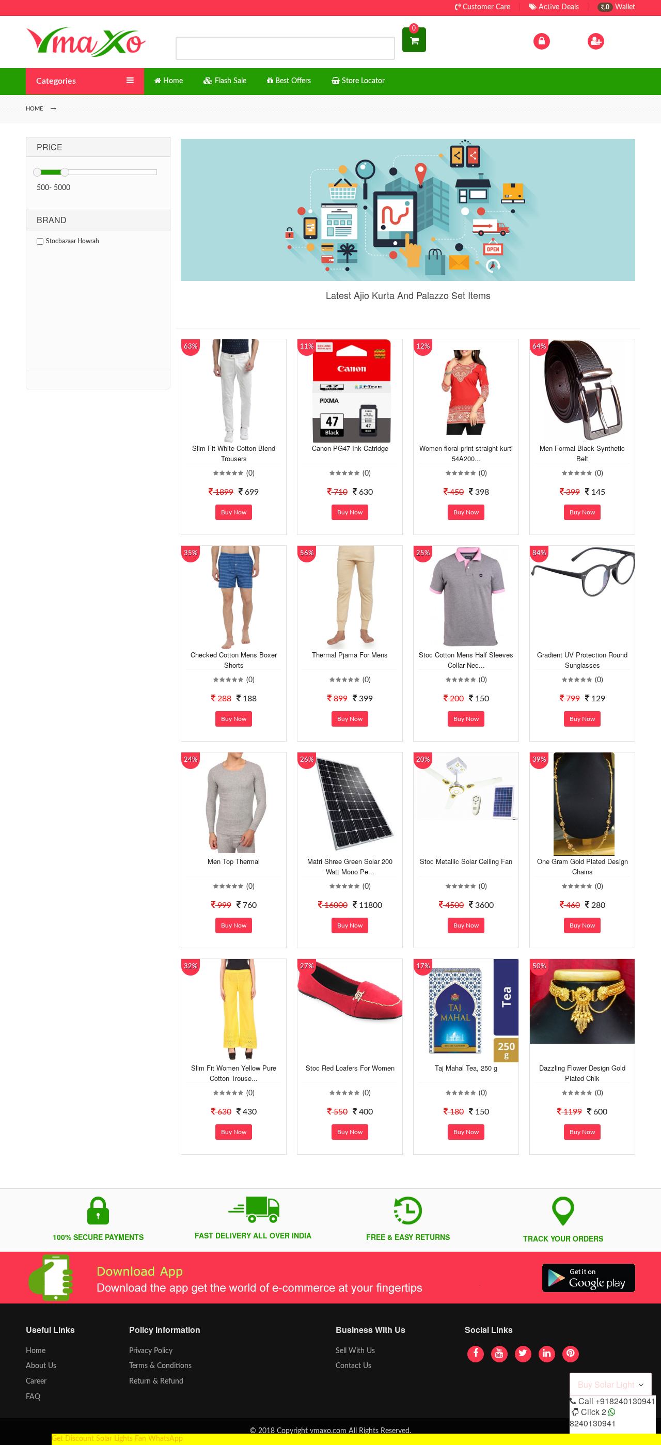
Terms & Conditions (160, 1366)
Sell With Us (355, 1351)
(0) (250, 473)
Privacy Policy (150, 1351)
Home (35, 1351)
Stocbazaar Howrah (72, 241)
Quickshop (246, 435)
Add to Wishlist (225, 435)
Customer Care (485, 7)
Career (36, 1381)
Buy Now (233, 512)
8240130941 (593, 1423)
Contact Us (353, 1366)
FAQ (33, 1397)
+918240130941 (625, 1401)
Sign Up (619, 40)
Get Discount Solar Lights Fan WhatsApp (117, 1438)
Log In (562, 40)
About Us (41, 1366)
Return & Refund (156, 1381)
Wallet (619, 7)
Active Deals (558, 7)
